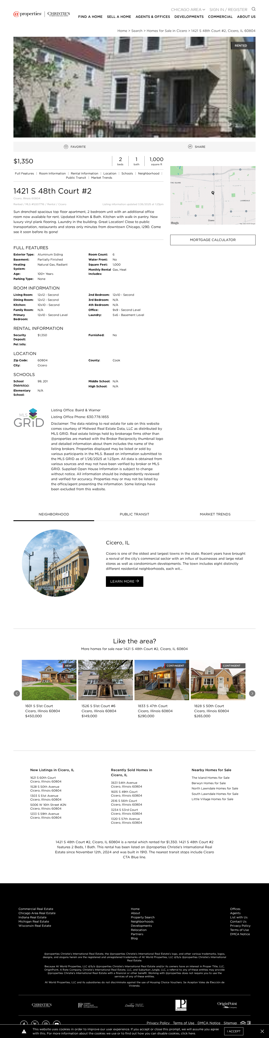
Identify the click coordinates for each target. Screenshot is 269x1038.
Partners (137, 934)
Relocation (139, 930)
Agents (235, 913)
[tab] (53, 515)
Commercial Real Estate (35, 909)
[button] (213, 195)
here (192, 1033)
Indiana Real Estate (32, 917)
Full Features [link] (25, 173)
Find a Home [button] (90, 17)
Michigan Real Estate (33, 921)
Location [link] (110, 173)
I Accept (234, 1031)
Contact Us (238, 921)
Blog (134, 938)
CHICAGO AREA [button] (186, 9)
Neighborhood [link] (149, 173)
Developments (189, 17)
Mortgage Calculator (213, 240)
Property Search (143, 917)
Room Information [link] (53, 173)
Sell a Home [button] (119, 17)
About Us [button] (246, 17)
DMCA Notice (240, 934)
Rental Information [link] (85, 173)
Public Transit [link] (76, 177)
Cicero (62, 204)
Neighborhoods (142, 921)
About (135, 913)
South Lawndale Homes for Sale (215, 794)
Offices (235, 909)
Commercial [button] (220, 17)
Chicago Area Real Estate (36, 913)
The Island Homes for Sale (210, 777)
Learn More (123, 581)
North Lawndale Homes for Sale (215, 788)
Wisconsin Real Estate (34, 925)
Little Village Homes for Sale (212, 799)
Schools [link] (127, 173)
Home (135, 909)
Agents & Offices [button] (153, 17)
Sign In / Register (228, 9)
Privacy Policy (240, 925)
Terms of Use (239, 930)
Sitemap (230, 1023)
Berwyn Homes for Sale (209, 783)
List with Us (239, 917)
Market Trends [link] (101, 177)
